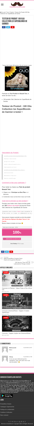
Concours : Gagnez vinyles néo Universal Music (16, 333)
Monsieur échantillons (7, 423)
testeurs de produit (13, 205)
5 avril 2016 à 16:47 (27, 347)
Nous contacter (4, 415)
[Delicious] (21, 421)
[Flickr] (17, 421)
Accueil (3, 12)
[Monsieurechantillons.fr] (17, 4)
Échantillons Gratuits (5, 404)
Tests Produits (10, 12)
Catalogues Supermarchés (7, 406)
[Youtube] (19, 421)
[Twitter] (12, 421)
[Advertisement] (17, 47)
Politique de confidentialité (7, 409)
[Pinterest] (14, 421)
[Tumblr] (25, 421)
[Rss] (9, 421)
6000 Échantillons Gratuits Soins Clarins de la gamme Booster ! (13, 259)
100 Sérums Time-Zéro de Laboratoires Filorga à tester (22, 263)
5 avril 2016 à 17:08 (27, 356)
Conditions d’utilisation (6, 412)
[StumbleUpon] (23, 421)
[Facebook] (10, 421)
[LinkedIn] (16, 421)
